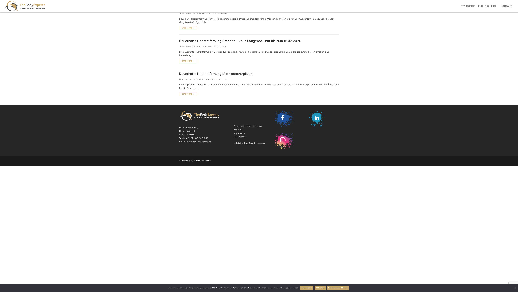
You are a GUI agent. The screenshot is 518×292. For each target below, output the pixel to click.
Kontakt (238, 129)
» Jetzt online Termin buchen (249, 143)
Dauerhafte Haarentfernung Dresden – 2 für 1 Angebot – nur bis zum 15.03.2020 (240, 41)
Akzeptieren (306, 288)
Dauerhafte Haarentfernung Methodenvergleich (215, 74)
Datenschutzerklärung (338, 288)
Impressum (239, 133)
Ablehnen (320, 288)
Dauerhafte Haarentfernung (248, 126)
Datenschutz (240, 136)
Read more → (188, 28)
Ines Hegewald (188, 13)
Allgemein (222, 13)
